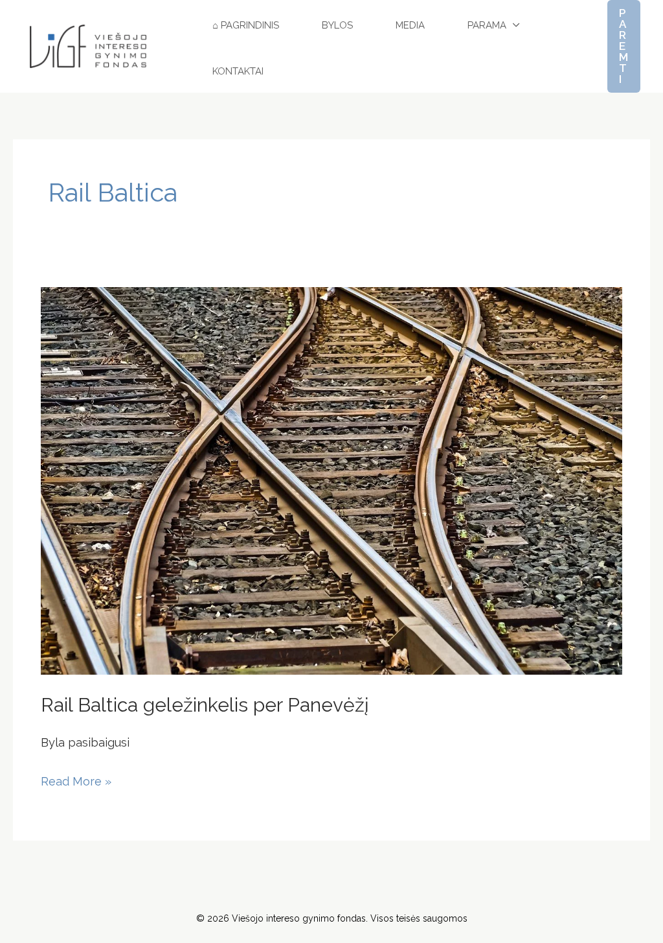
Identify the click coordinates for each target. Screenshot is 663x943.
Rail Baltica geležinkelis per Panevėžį (205, 704)
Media (410, 25)
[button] (623, 46)
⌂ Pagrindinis (245, 25)
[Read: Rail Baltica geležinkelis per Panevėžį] (331, 480)
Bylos (337, 25)
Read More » (76, 779)
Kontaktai (238, 71)
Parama (486, 25)
